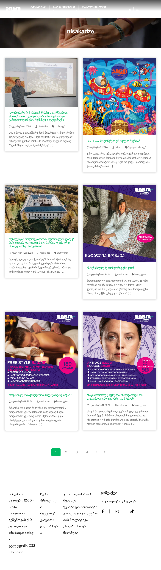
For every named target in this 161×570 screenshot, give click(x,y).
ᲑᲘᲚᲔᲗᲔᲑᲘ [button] (65, 12)
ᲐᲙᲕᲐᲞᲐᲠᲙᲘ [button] (38, 7)
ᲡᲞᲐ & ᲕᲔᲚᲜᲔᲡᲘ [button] (64, 7)
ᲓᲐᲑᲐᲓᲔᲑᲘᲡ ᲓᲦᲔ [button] (94, 7)
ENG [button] (105, 12)
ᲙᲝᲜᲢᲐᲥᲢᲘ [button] (87, 12)
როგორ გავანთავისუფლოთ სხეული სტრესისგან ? (40, 395)
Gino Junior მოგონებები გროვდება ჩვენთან (113, 141)
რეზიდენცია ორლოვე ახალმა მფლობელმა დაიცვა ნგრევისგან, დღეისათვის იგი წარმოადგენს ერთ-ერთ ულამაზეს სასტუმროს (41, 243)
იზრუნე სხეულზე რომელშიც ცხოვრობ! (111, 267)
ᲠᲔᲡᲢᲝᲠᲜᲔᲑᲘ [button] (40, 12)
